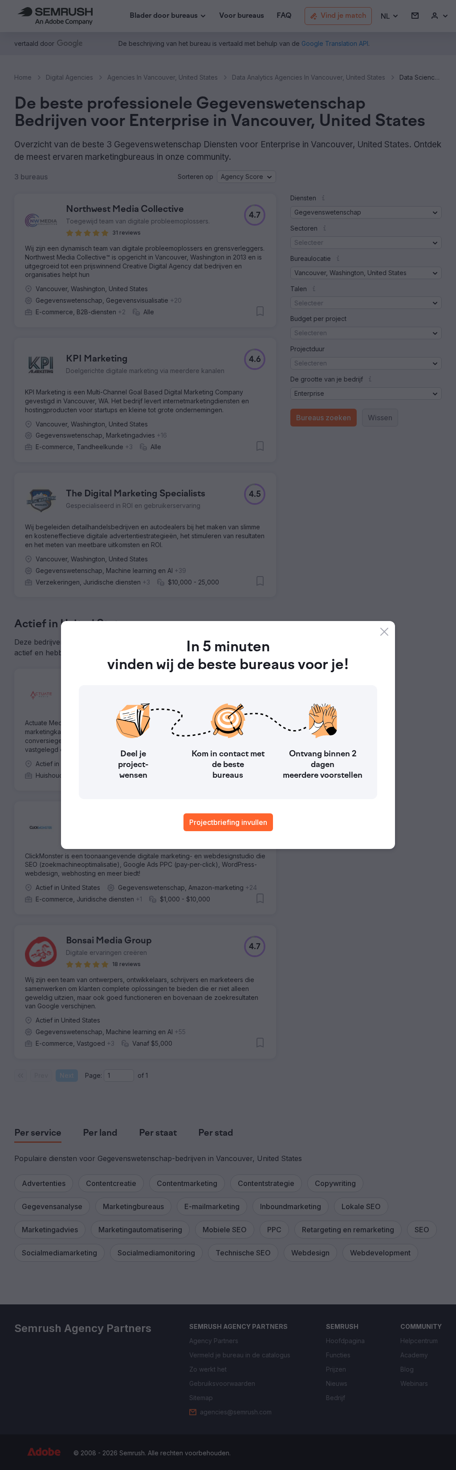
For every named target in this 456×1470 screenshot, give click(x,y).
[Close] (384, 631)
